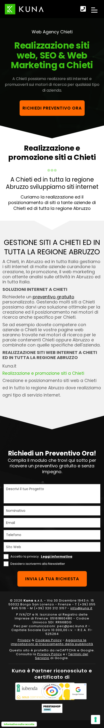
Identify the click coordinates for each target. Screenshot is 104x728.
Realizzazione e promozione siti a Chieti (43, 373)
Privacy (24, 640)
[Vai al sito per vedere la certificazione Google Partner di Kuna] (78, 691)
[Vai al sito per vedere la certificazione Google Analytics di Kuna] (52, 691)
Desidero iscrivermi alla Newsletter (37, 563)
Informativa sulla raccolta (19, 724)
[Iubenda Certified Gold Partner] (26, 691)
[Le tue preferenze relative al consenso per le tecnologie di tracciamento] (95, 719)
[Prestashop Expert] (52, 708)
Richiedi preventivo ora (52, 108)
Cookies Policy (48, 640)
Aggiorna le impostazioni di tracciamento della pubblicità (52, 642)
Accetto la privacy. (41, 556)
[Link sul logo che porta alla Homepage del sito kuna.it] (24, 9)
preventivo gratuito (53, 297)
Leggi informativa (56, 556)
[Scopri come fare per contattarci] (83, 9)
